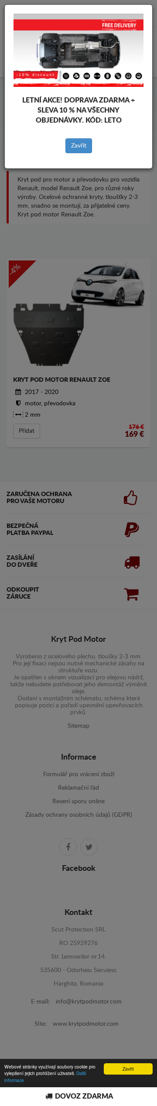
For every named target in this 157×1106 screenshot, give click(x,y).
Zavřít (78, 146)
